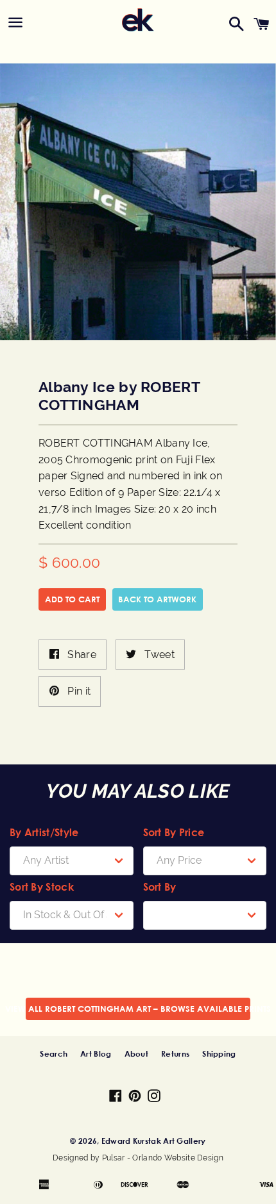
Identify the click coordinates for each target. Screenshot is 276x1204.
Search (53, 1053)
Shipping (219, 1053)
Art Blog (95, 1053)
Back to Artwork (157, 599)
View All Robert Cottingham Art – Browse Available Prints (138, 1008)
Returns (175, 1053)
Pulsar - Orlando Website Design (162, 1157)
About (137, 1053)
